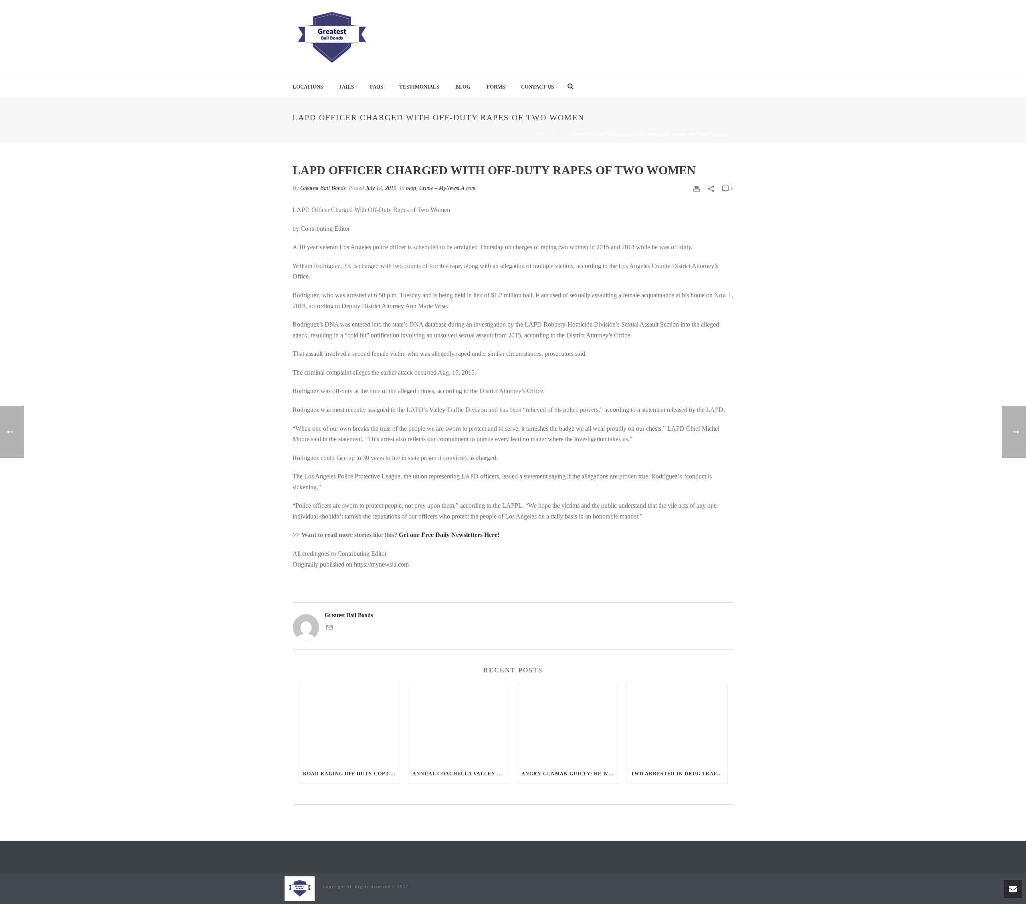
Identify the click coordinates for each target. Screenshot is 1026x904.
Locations (308, 87)
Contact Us (537, 87)
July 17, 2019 (381, 188)
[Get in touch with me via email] (329, 629)
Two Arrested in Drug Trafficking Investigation (679, 774)
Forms (496, 87)
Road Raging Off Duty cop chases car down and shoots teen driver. (351, 774)
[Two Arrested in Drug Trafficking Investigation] (677, 723)
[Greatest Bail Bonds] (331, 38)
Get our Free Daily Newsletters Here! (449, 534)
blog (559, 134)
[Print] (696, 188)
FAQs (376, 87)
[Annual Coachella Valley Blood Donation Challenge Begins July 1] (458, 723)
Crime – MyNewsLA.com (447, 188)
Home (540, 134)
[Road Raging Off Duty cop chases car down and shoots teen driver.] (349, 723)
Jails (346, 87)
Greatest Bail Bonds (322, 188)
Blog (463, 87)
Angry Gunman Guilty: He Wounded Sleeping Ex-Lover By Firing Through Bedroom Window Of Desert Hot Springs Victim (569, 774)
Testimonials (419, 87)
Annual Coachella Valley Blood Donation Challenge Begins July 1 (460, 774)
